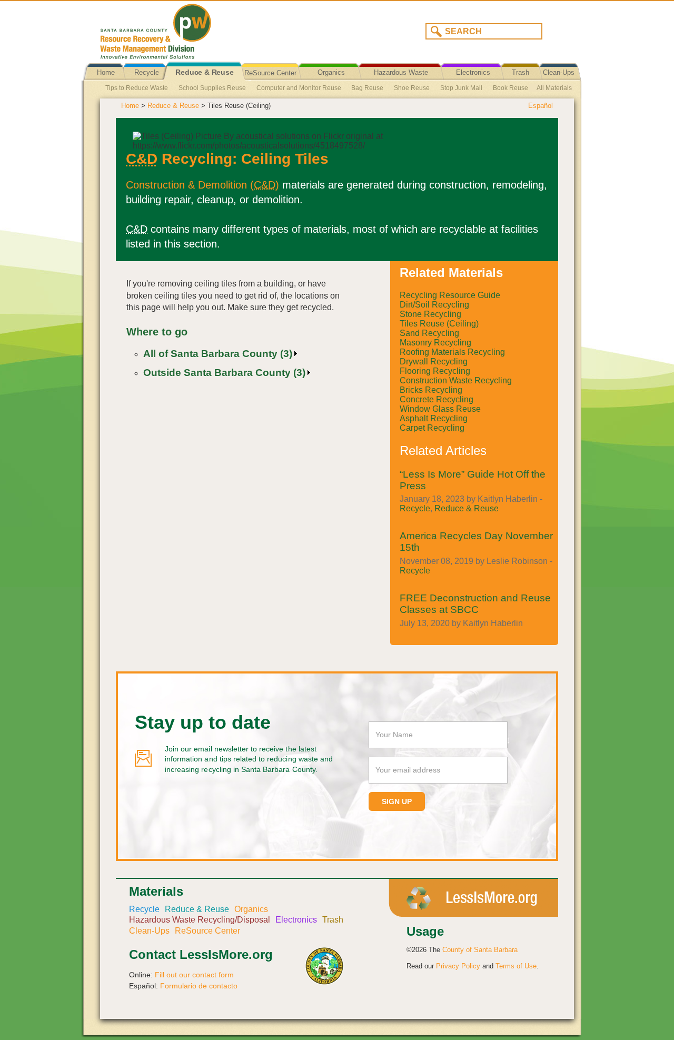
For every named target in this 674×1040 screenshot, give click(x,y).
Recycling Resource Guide (450, 295)
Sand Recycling (429, 333)
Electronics (473, 72)
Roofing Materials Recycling (452, 352)
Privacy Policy (458, 966)
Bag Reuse (367, 88)
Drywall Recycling (434, 361)
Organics (331, 72)
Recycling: (181, 159)
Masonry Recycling (435, 342)
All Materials (554, 88)
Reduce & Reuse (204, 72)
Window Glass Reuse (440, 408)
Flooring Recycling (435, 371)
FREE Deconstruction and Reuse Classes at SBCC (475, 603)
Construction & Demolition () (202, 185)
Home (106, 72)
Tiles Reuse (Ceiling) (439, 323)
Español (540, 106)
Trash (520, 72)
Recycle (146, 72)
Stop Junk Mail (461, 88)
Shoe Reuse (412, 88)
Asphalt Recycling (434, 418)
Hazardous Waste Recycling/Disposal (401, 80)
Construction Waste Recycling (456, 380)
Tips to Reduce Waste (136, 88)
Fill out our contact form (194, 974)
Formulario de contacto (198, 986)
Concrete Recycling (436, 399)
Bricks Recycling (431, 389)
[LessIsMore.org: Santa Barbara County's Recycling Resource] (213, 28)
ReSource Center (270, 73)
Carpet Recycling (432, 427)
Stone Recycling (430, 314)
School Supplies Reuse (212, 88)
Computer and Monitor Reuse (298, 88)
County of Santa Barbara (480, 950)
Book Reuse (510, 88)
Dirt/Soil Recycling (434, 304)
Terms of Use (516, 966)
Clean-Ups (558, 72)
